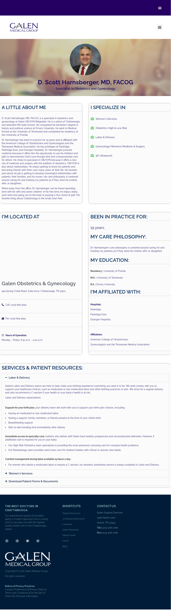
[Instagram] (17, 541)
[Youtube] (27, 541)
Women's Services (21, 473)
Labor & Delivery (19, 377)
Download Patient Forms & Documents (33, 481)
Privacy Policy (37, 589)
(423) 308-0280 (110, 527)
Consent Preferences (16, 589)
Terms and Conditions (16, 592)
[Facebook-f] (7, 541)
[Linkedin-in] (38, 541)
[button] (159, 8)
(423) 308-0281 (110, 532)
